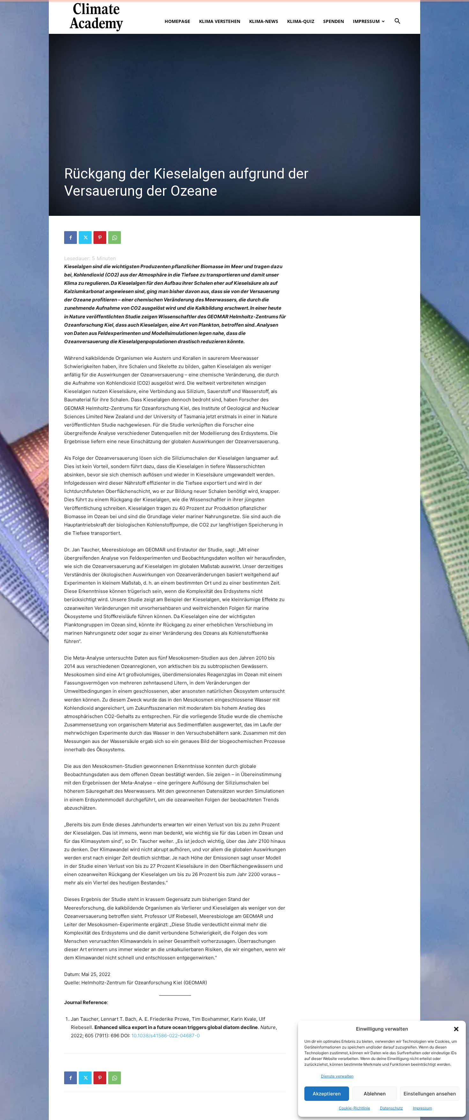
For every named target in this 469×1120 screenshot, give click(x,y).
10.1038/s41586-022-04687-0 (165, 1036)
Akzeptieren (327, 1094)
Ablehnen (375, 1094)
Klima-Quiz (300, 21)
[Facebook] (70, 237)
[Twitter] (85, 237)
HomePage (177, 21)
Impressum (422, 1108)
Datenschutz (391, 1108)
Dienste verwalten (337, 1076)
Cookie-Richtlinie (354, 1108)
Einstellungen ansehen (430, 1094)
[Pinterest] (99, 237)
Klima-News (263, 21)
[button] (456, 1029)
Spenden (333, 21)
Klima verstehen (219, 21)
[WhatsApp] (114, 237)
